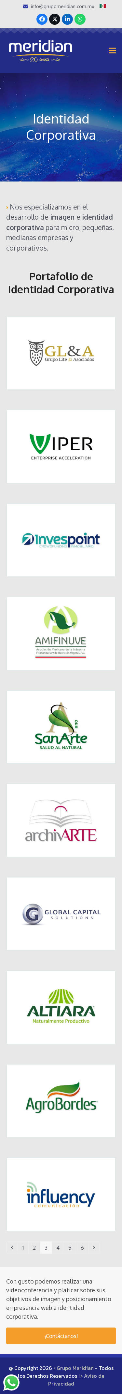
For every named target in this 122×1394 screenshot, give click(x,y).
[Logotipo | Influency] (61, 1193)
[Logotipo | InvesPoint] (61, 539)
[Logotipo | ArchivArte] (61, 819)
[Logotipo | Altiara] (61, 1006)
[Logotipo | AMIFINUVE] (61, 633)
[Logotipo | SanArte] (61, 726)
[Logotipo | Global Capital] (61, 913)
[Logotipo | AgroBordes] (61, 1100)
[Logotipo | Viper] (61, 446)
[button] (112, 50)
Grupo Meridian (75, 1368)
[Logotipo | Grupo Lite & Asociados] (61, 352)
